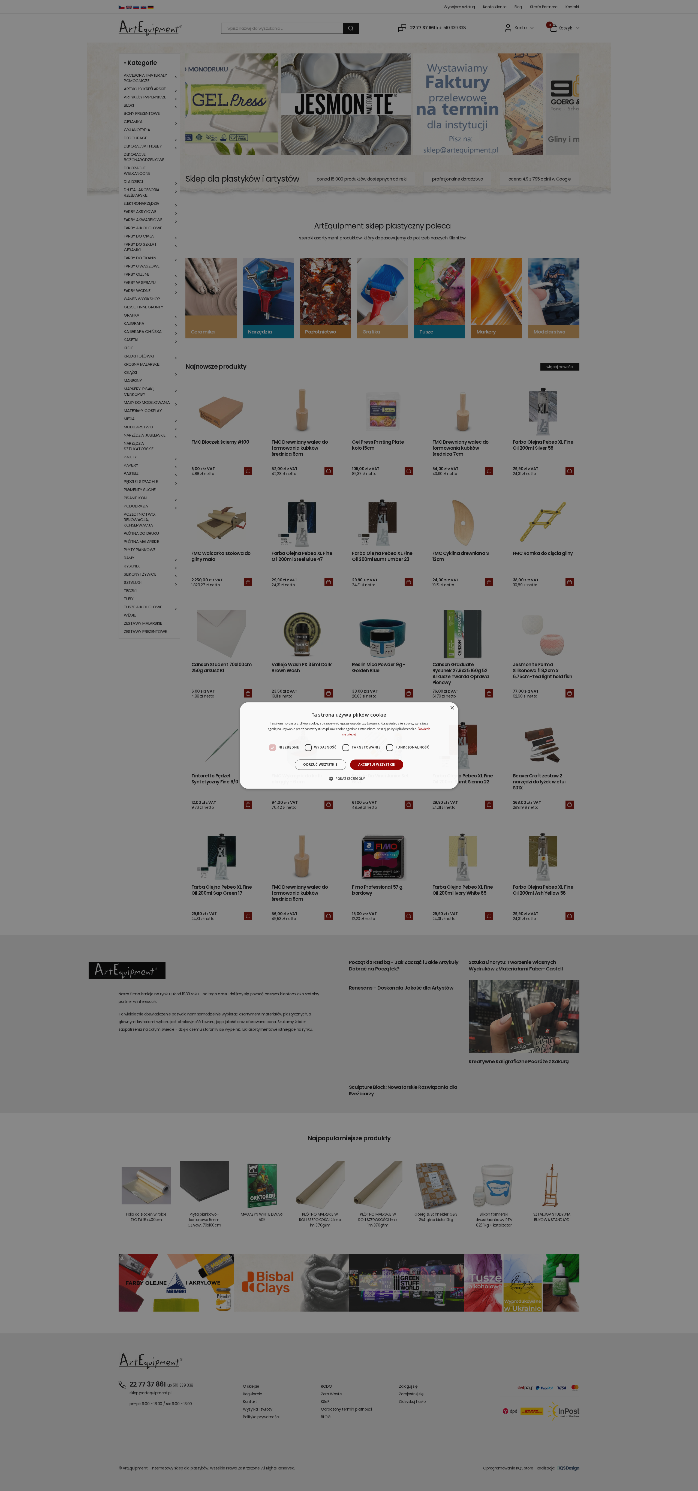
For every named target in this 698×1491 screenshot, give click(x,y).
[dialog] (349, 745)
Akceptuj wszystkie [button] (376, 764)
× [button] (452, 708)
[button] (349, 778)
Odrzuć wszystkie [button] (320, 764)
